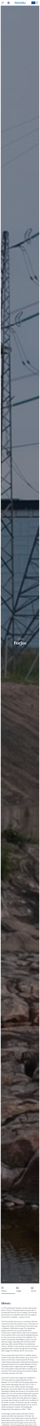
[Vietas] (35, 1280)
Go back (21, 639)
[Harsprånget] (5, 1280)
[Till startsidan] (20, 2)
